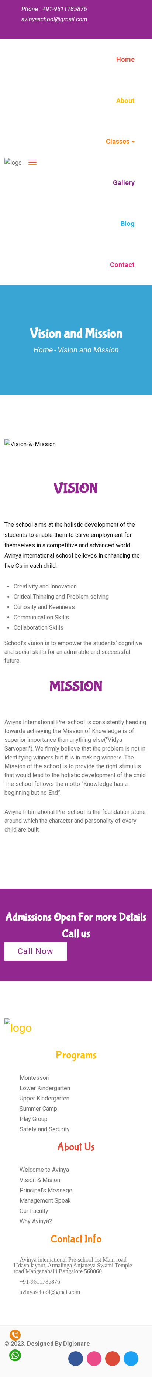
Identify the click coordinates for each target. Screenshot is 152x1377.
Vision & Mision (39, 1180)
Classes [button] (118, 141)
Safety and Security (44, 1129)
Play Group (33, 1119)
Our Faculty (33, 1210)
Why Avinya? (35, 1221)
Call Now (35, 951)
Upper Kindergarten (43, 1098)
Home (125, 59)
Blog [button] (128, 223)
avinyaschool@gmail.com (49, 1292)
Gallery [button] (124, 182)
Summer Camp (37, 1108)
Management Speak (44, 1200)
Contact (122, 264)
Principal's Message (45, 1190)
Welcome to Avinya (43, 1169)
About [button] (125, 100)
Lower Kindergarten (44, 1088)
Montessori (33, 1077)
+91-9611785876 (39, 1281)
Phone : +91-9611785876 (54, 9)
